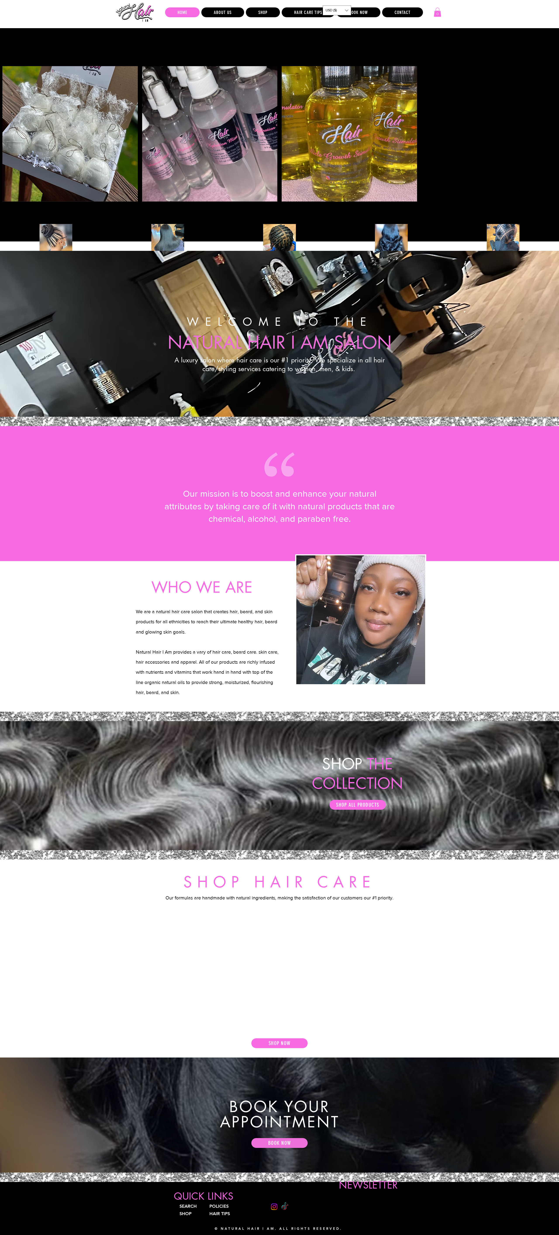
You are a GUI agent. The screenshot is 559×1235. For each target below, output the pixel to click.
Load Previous (279, 54)
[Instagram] (274, 1206)
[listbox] (337, 10)
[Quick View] (70, 134)
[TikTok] (285, 1206)
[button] (337, 10)
